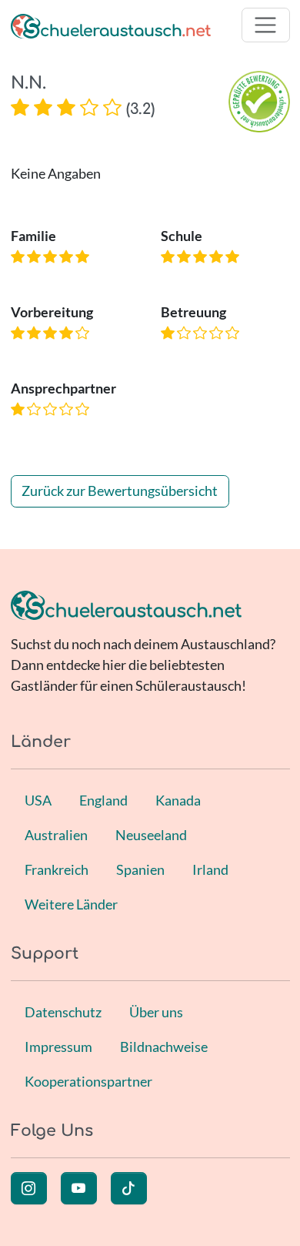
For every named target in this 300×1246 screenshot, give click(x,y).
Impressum (58, 1046)
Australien (56, 834)
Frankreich (56, 869)
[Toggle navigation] (266, 25)
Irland (210, 869)
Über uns (156, 1011)
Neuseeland (151, 834)
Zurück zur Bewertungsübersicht (120, 490)
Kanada (178, 800)
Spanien (140, 869)
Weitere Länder (71, 904)
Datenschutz (63, 1011)
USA (38, 800)
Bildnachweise (164, 1046)
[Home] (111, 25)
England (103, 800)
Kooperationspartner (88, 1081)
